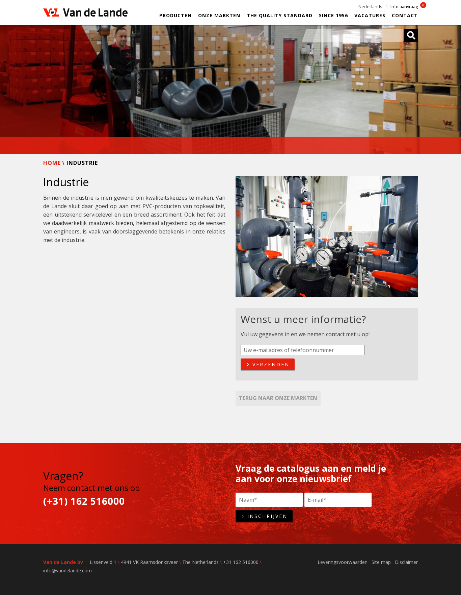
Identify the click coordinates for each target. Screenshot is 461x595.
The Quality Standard (280, 15)
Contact (405, 15)
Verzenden (270, 364)
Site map (381, 562)
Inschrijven (266, 516)
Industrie (82, 163)
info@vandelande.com (67, 570)
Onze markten (219, 15)
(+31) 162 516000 (84, 501)
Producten (175, 15)
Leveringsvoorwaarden (343, 562)
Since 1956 (333, 15)
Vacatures (369, 15)
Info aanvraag (404, 6)
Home (52, 163)
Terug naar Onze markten (278, 398)
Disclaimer (406, 562)
